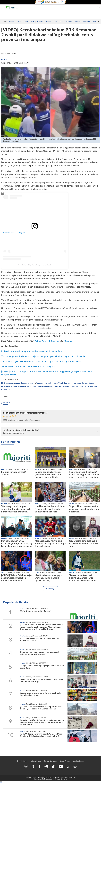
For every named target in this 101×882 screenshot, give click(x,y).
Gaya (26, 21)
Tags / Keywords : (10, 380)
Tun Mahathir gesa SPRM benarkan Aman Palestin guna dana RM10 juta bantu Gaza (41, 361)
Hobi (94, 21)
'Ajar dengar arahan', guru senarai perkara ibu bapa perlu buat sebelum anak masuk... (16, 509)
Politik (4, 59)
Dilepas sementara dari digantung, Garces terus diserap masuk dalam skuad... (83, 578)
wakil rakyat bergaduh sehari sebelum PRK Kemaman (61, 386)
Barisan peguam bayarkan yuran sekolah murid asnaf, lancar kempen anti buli (48, 474)
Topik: (4, 396)
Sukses (40, 21)
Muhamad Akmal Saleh (27, 386)
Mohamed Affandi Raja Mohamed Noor (64, 383)
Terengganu (41, 383)
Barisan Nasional (89, 383)
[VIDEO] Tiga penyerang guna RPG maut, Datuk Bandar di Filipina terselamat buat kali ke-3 (41, 735)
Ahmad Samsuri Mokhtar (24, 383)
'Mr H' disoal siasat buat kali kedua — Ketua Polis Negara (28, 366)
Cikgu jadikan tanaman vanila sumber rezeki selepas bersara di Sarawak (84, 509)
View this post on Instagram (14, 233)
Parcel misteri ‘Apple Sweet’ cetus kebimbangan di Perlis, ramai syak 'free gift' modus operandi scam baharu (42, 722)
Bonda (11, 21)
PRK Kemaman (7, 383)
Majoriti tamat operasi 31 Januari (13, 473)
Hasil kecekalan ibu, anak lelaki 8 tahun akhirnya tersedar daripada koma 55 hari (50, 509)
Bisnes (69, 21)
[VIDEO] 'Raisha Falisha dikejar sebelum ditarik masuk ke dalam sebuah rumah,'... (16, 578)
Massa (48, 21)
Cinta (19, 21)
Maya (37, 469)
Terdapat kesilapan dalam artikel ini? (21, 430)
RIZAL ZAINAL (11, 53)
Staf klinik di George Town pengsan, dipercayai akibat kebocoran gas (41, 680)
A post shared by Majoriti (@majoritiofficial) (34, 265)
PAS (3, 386)
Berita (4, 469)
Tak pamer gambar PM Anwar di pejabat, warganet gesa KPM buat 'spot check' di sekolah (43, 356)
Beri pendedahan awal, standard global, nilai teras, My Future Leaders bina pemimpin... (16, 543)
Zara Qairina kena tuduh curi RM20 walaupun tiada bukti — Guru (83, 543)
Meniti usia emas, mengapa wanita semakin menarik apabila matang (48, 578)
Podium (77, 21)
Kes (61, 21)
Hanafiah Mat (11, 386)
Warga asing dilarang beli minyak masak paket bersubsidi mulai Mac (41, 694)
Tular (55, 21)
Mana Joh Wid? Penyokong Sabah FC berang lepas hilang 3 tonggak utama (50, 543)
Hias (32, 21)
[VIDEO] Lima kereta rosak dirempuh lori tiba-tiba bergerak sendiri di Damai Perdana (41, 707)
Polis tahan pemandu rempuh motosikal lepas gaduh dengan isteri (32, 351)
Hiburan (86, 21)
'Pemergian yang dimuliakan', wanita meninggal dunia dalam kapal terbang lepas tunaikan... (84, 474)
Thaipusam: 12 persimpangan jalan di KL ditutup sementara (42, 666)
